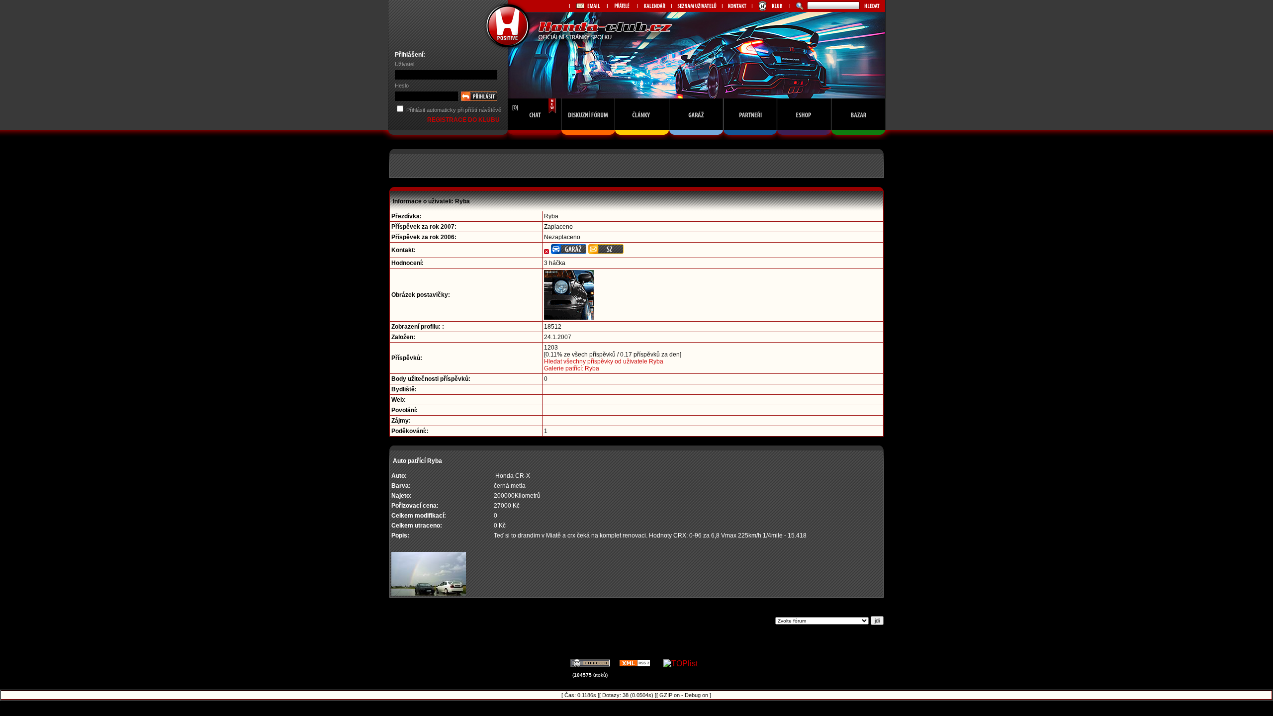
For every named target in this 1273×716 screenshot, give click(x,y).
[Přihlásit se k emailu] (588, 6)
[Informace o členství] (771, 6)
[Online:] (534, 137)
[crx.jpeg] (428, 593)
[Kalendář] (654, 6)
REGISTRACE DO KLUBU (464, 119)
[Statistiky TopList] (680, 663)
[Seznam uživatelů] (696, 6)
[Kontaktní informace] (737, 6)
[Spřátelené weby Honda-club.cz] (622, 6)
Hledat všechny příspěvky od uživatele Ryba (603, 361)
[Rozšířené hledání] (798, 6)
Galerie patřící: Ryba (571, 368)
